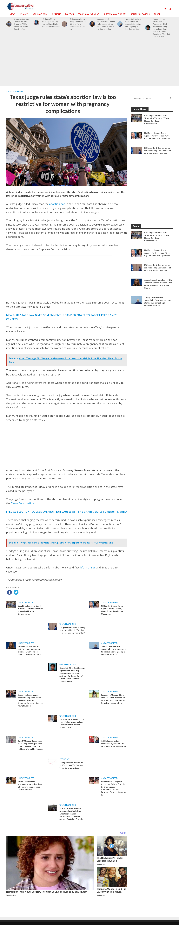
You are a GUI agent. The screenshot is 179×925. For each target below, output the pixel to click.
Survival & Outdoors (115, 14)
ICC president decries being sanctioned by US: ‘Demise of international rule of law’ (78, 24)
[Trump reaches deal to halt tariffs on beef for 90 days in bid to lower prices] (52, 761)
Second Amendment (88, 14)
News (12, 14)
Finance (23, 14)
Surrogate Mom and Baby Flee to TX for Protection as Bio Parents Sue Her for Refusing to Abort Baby (113, 699)
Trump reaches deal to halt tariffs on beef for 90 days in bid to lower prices (71, 765)
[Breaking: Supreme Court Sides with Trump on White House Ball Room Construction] (9, 24)
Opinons (56, 14)
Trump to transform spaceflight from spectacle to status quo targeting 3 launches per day (133, 24)
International (40, 14)
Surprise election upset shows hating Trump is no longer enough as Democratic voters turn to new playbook (30, 700)
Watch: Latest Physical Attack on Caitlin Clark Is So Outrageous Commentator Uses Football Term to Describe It (113, 788)
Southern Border (140, 14)
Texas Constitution (22, 503)
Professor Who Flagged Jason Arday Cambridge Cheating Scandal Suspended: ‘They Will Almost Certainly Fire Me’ (71, 813)
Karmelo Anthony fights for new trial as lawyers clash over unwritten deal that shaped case (72, 723)
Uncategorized (14, 91)
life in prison (88, 567)
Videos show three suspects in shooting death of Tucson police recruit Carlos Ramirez (30, 785)
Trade (157, 14)
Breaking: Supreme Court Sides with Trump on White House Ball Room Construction (21, 24)
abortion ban (57, 204)
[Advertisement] (89, 63)
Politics (69, 14)
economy (64, 759)
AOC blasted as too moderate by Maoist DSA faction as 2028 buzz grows (113, 743)
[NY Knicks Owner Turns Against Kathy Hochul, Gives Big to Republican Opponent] (36, 23)
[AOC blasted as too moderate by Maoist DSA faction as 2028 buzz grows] (94, 739)
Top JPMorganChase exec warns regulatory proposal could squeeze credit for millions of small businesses (30, 745)
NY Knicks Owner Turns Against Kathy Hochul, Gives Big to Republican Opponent (51, 23)
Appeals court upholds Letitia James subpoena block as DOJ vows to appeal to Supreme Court (106, 24)
